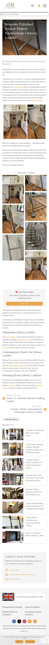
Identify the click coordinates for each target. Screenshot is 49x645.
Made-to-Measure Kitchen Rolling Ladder (35, 534)
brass (24, 340)
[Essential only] (46, 640)
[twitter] (19, 621)
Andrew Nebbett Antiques (12, 607)
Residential (6, 64)
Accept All (19, 641)
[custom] (30, 621)
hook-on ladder (36, 100)
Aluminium (9, 61)
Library (32, 61)
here (26, 631)
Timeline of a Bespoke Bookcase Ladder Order (35, 433)
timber (19, 340)
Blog (15, 61)
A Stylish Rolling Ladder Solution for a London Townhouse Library (34, 464)
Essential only (30, 641)
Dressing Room (23, 61)
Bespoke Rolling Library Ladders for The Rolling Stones (34, 492)
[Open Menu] (45, 6)
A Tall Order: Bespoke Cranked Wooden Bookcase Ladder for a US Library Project (35, 448)
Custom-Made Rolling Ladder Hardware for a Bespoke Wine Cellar (35, 506)
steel (29, 340)
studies (12, 385)
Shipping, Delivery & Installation (9, 613)
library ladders (11, 337)
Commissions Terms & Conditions (33, 613)
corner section (18, 87)
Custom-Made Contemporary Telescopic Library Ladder (33, 521)
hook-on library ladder (16, 365)
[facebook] (14, 621)
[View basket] (32, 5)
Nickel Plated (40, 61)
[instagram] (24, 621)
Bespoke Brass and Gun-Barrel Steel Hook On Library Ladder (35, 478)
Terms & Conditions (32, 607)
